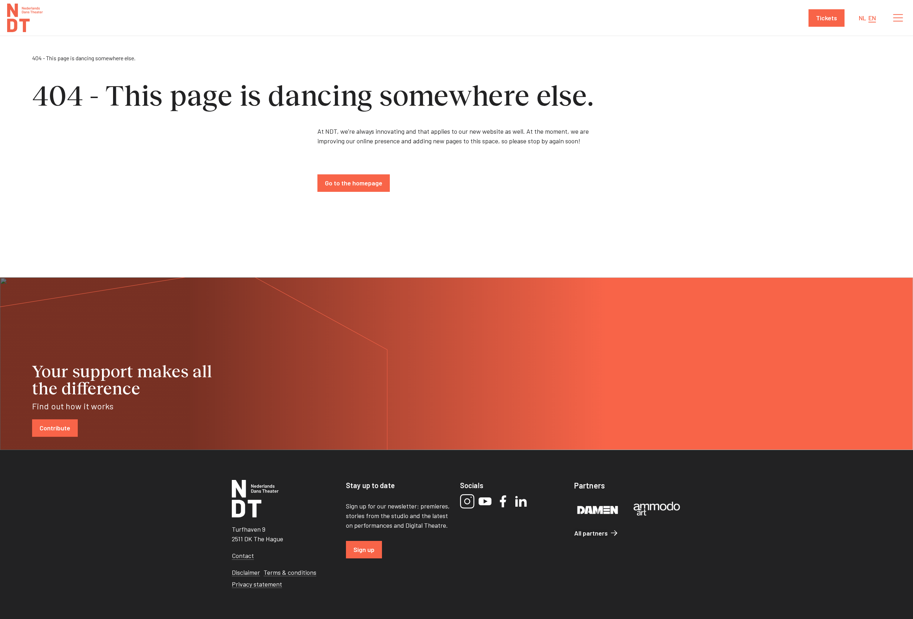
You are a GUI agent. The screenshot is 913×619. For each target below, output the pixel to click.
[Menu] (898, 18)
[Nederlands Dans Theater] (25, 18)
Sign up (363, 549)
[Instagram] (467, 501)
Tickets (826, 18)
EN (872, 18)
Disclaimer (246, 572)
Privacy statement (257, 584)
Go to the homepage (353, 183)
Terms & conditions (290, 572)
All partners (591, 533)
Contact (243, 555)
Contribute (55, 428)
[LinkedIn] (521, 501)
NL (862, 18)
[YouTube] (485, 501)
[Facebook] (503, 501)
